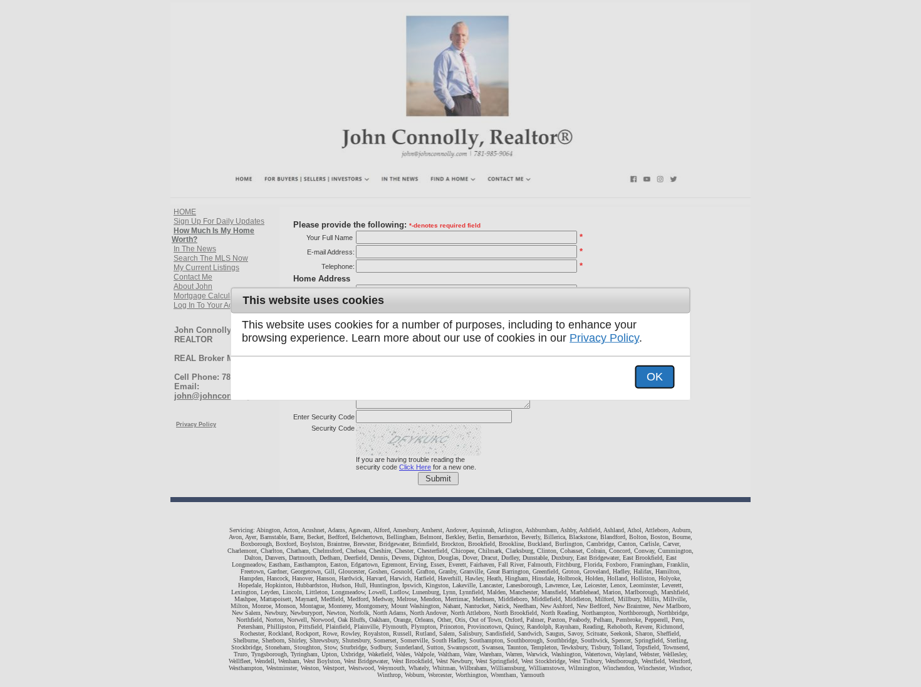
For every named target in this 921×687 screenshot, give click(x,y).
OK (655, 376)
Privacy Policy (604, 338)
